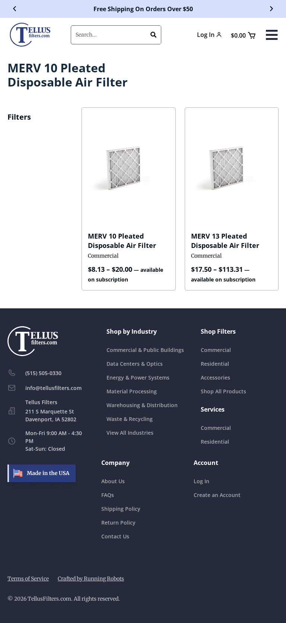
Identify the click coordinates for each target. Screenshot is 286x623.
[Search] (153, 35)
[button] (14, 9)
